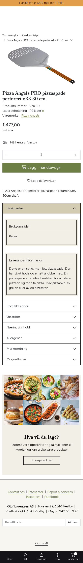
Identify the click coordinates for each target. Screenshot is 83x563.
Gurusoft (41, 543)
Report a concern (60, 492)
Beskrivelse (15, 208)
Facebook (51, 497)
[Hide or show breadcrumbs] (71, 40)
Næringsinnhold (18, 327)
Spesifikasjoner (17, 306)
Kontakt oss (16, 492)
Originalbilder (16, 359)
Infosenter (36, 492)
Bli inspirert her (42, 460)
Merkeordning (17, 349)
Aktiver (73, 522)
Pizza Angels (30, 115)
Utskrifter (13, 317)
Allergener (14, 338)
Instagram (33, 497)
